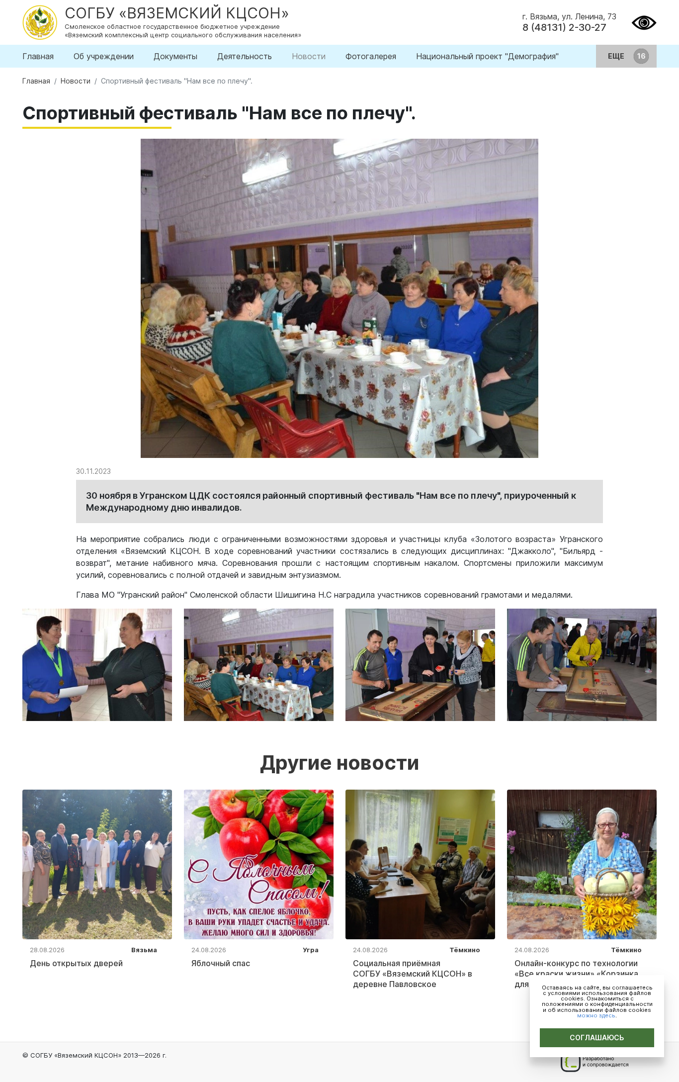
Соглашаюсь (597, 1037)
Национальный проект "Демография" (487, 56)
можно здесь (596, 1015)
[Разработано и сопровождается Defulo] (594, 1062)
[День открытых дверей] (97, 864)
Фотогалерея (370, 56)
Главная (38, 56)
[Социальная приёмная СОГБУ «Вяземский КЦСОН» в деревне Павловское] (420, 864)
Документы (175, 56)
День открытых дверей (76, 963)
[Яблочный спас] (259, 864)
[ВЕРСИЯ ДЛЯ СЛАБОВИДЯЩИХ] (644, 21)
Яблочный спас (220, 963)
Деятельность (244, 56)
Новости (309, 56)
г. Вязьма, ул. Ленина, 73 (569, 16)
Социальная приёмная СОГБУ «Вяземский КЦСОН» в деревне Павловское (412, 973)
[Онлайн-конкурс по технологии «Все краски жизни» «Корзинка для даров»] (582, 864)
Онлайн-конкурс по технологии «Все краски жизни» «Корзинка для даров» (576, 973)
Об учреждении (104, 56)
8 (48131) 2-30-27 (564, 27)
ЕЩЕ (617, 56)
